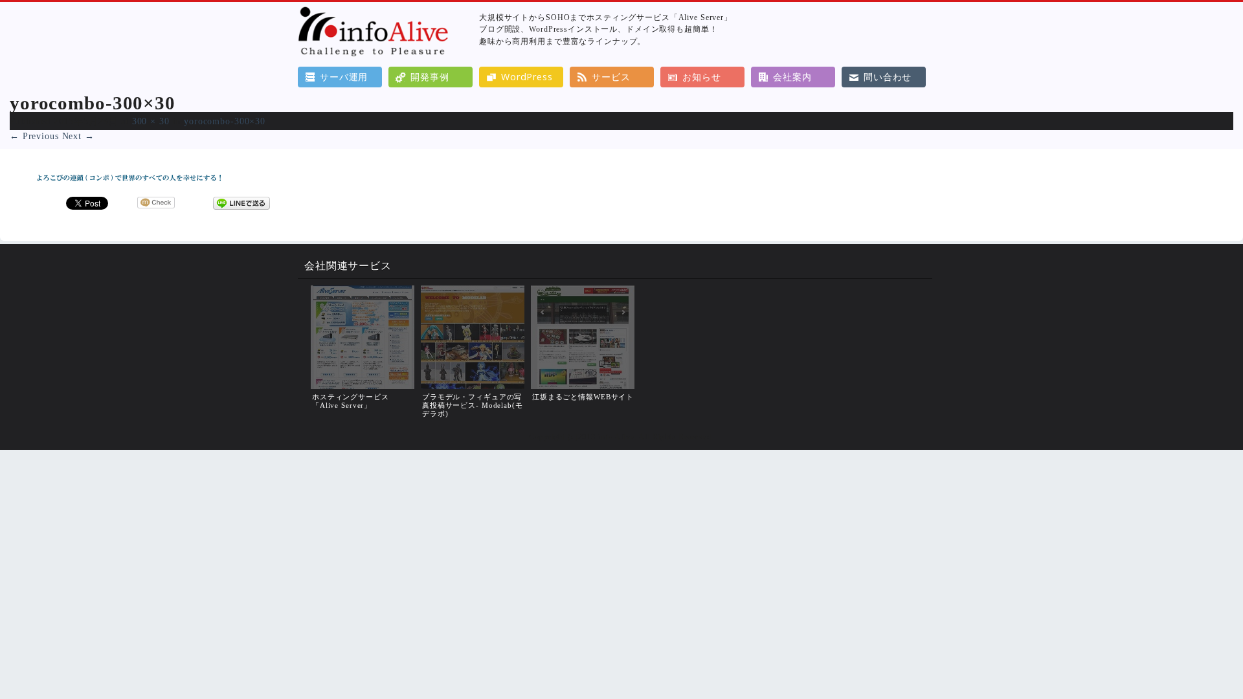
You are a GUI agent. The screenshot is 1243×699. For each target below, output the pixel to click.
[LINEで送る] (241, 202)
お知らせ (701, 77)
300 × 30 (151, 121)
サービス (611, 77)
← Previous (34, 136)
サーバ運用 (344, 77)
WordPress (527, 77)
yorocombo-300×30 (224, 121)
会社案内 (792, 77)
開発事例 (429, 77)
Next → (78, 136)
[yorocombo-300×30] (129, 184)
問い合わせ (888, 77)
